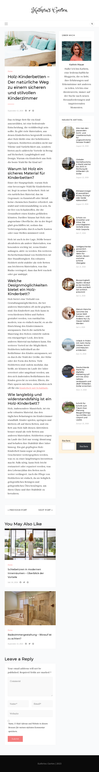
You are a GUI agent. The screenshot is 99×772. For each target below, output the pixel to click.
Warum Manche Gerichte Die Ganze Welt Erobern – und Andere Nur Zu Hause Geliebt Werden (83, 316)
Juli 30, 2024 (13, 582)
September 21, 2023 (15, 644)
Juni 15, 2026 (81, 354)
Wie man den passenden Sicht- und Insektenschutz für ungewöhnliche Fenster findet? (83, 135)
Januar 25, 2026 (82, 423)
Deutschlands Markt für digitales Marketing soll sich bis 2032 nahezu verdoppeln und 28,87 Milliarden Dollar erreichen (83, 376)
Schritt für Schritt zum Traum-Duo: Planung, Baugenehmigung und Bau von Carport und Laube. (83, 411)
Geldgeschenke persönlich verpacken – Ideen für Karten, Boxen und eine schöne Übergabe (83, 254)
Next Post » (45, 510)
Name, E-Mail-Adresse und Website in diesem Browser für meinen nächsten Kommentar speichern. (28, 727)
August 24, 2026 (82, 146)
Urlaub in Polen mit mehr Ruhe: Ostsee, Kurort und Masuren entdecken (83, 345)
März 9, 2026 (81, 390)
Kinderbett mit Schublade (33, 387)
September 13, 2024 (15, 111)
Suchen (66, 440)
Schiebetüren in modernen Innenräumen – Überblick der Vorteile (26, 573)
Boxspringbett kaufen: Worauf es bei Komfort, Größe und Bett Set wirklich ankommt (83, 286)
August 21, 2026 (82, 204)
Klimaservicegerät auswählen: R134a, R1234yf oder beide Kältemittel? (83, 196)
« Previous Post (17, 510)
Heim (10, 71)
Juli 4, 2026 (80, 327)
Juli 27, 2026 (81, 233)
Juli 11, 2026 (80, 296)
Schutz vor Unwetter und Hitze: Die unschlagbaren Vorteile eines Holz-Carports (83, 223)
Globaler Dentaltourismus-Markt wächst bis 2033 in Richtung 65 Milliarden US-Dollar (83, 166)
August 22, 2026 (82, 177)
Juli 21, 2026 (81, 267)
